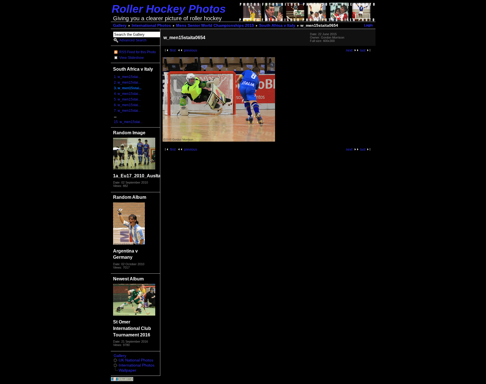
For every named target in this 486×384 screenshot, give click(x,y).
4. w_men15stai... (127, 94)
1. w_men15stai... (127, 77)
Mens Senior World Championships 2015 (215, 25)
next (349, 50)
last (362, 50)
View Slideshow (131, 58)
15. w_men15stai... (128, 122)
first (173, 50)
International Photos (151, 25)
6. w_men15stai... (127, 105)
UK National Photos (136, 360)
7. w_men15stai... (127, 111)
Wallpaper (127, 370)
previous (190, 50)
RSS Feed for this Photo (137, 52)
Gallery (120, 25)
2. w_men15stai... (127, 82)
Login (368, 25)
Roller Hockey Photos (169, 9)
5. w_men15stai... (127, 99)
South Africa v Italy (277, 25)
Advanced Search (133, 40)
